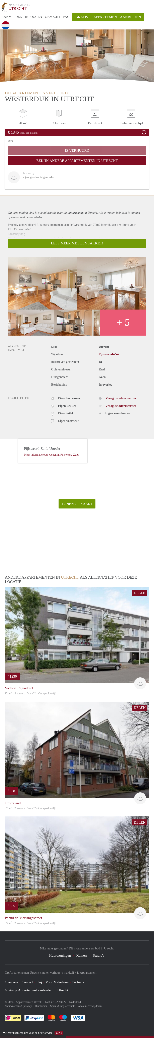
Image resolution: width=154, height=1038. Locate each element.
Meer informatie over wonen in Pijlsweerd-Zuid (51, 454)
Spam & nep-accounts (62, 1006)
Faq (39, 982)
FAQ (66, 16)
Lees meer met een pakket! (77, 243)
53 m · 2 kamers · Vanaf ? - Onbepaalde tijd (30, 923)
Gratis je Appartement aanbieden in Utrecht (36, 990)
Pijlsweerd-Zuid (110, 354)
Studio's (98, 955)
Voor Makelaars (57, 982)
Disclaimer (41, 1006)
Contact (27, 982)
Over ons (11, 982)
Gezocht (52, 16)
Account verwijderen (90, 1006)
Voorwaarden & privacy (18, 1006)
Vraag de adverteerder (120, 398)
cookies (23, 1032)
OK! (59, 1032)
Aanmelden (11, 16)
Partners (78, 982)
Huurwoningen (60, 955)
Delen (140, 593)
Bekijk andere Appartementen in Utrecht (77, 161)
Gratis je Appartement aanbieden (108, 17)
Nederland (75, 1002)
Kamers (81, 955)
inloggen (33, 16)
